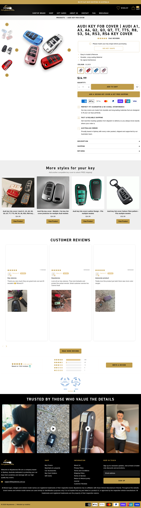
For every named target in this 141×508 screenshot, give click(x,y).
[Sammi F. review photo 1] (105, 301)
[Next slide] (6, 346)
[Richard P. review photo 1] (17, 301)
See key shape (109, 48)
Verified (70, 391)
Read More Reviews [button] (70, 351)
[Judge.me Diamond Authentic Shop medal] (65, 381)
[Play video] (18, 428)
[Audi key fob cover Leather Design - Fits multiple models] (88, 192)
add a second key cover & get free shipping (108, 94)
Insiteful (27, 504)
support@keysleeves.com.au (15, 482)
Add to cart (112, 87)
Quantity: (81, 83)
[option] (43, 50)
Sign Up (121, 481)
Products (60, 18)
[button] (16, 50)
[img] (12, 270)
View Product (18, 221)
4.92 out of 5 (27, 364)
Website (19, 504)
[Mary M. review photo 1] (61, 301)
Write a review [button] (119, 365)
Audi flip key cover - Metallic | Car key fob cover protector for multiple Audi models (53, 212)
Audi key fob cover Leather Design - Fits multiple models (88, 212)
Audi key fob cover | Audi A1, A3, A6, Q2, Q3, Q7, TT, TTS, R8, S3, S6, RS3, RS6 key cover (18, 212)
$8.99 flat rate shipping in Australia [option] (70, 2)
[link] (137, 87)
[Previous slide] (4, 428)
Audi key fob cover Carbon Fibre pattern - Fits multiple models (123, 212)
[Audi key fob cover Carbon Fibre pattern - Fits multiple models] (123, 192)
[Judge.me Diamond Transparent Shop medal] (76, 381)
